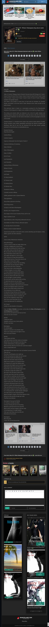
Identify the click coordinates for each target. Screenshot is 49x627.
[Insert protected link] (27, 491)
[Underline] (10, 491)
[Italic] (8, 491)
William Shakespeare (11, 48)
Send (7, 508)
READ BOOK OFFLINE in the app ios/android (27, 38)
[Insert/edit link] (25, 491)
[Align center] (14, 491)
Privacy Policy (24, 621)
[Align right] (16, 491)
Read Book (19, 41)
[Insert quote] (29, 491)
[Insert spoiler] (31, 491)
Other (12, 23)
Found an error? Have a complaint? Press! (14, 458)
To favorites (19, 36)
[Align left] (12, 491)
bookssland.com (7, 23)
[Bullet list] (19, 491)
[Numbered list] (20, 491)
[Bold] (6, 491)
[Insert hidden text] (33, 491)
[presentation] (31, 518)
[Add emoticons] (23, 491)
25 (37, 55)
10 (32, 55)
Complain (42, 36)
